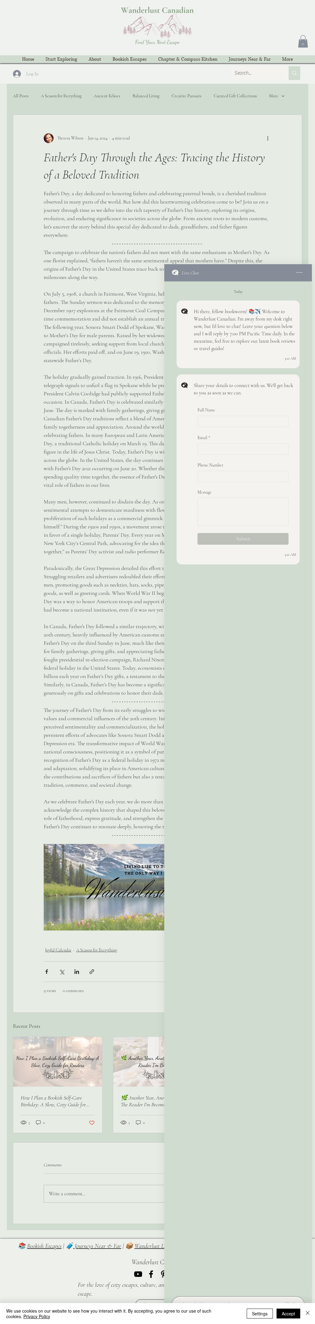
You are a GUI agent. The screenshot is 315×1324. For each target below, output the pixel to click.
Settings (260, 1313)
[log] (238, 787)
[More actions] (267, 138)
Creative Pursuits (186, 96)
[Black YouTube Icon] (138, 1274)
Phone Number (210, 465)
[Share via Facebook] (47, 972)
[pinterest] (164, 1274)
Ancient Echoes (107, 96)
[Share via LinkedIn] (77, 972)
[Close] (307, 1313)
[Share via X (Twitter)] (62, 972)
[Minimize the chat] (299, 273)
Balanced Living (146, 96)
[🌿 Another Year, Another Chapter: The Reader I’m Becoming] (157, 1062)
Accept (288, 1313)
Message (204, 492)
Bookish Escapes (44, 1246)
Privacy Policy (36, 1316)
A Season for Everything (61, 96)
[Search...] (294, 73)
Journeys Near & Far (97, 1246)
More (273, 96)
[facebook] (151, 1274)
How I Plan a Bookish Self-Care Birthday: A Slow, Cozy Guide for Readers (53, 1101)
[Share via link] (92, 972)
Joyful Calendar (58, 950)
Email (203, 437)
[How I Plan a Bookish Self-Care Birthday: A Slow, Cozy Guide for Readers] (57, 1062)
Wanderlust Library (156, 1246)
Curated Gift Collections (235, 96)
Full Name (206, 410)
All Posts (21, 96)
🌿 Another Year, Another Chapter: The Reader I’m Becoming (155, 1101)
